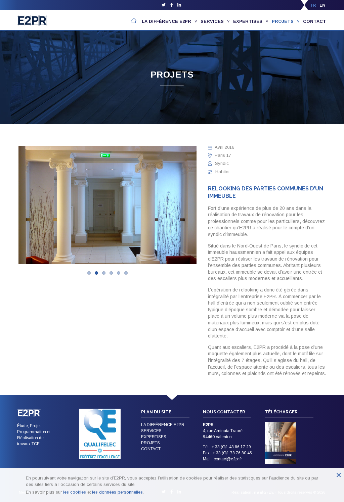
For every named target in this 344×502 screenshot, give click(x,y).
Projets (283, 21)
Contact (314, 21)
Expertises (247, 21)
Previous (8, 206)
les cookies (74, 492)
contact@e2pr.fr (228, 459)
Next (206, 206)
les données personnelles (117, 492)
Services (212, 21)
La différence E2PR (166, 21)
